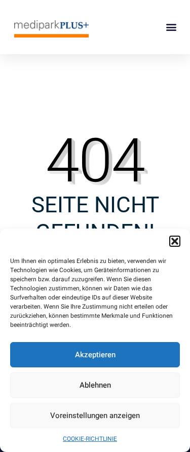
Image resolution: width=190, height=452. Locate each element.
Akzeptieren (95, 354)
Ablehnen (95, 385)
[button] (175, 241)
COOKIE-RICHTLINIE (90, 438)
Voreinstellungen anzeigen (95, 415)
